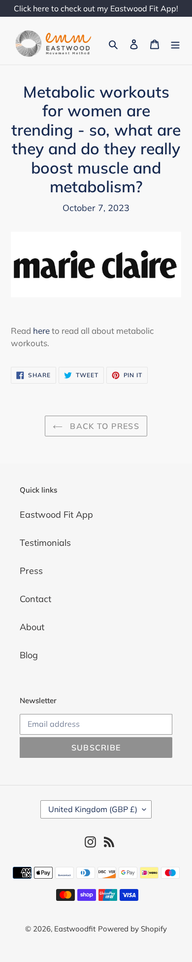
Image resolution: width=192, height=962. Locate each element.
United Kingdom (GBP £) (92, 809)
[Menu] (175, 43)
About (32, 627)
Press (31, 570)
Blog (29, 655)
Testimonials (45, 542)
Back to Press (103, 426)
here (41, 330)
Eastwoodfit (75, 928)
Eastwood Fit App (56, 514)
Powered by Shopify (132, 928)
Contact (35, 599)
